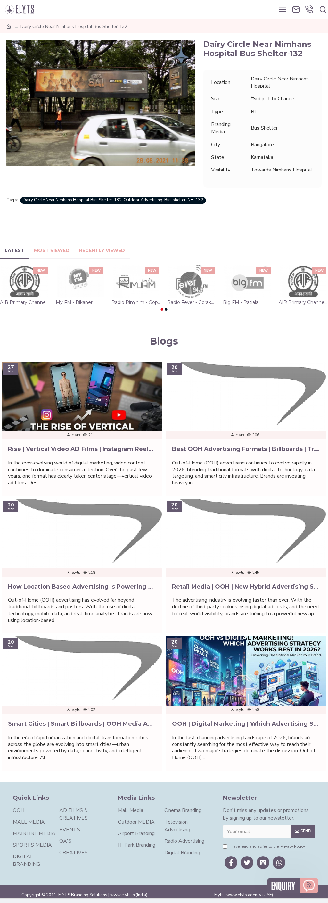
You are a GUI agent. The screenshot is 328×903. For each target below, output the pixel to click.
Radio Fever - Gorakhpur (192, 302)
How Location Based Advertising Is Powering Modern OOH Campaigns (82, 586)
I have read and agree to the (267, 846)
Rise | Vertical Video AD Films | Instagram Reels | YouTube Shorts (82, 449)
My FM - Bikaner (74, 302)
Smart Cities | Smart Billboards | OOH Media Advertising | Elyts (82, 723)
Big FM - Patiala (240, 302)
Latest (14, 250)
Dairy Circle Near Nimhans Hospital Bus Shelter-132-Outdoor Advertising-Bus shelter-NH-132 (113, 200)
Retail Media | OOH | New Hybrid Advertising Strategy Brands (246, 586)
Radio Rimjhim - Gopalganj (136, 302)
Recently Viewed (102, 250)
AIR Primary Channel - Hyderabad (24, 302)
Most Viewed (52, 250)
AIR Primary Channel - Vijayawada (303, 302)
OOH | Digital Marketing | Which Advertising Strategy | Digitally (246, 723)
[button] (162, 309)
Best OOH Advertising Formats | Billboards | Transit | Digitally (246, 449)
